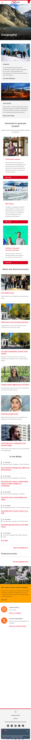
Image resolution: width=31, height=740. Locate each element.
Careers (15, 718)
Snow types (4, 540)
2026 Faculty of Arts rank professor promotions (14, 322)
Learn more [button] (8, 177)
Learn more (4, 599)
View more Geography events (20, 561)
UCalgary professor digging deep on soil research (15, 385)
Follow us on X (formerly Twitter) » (17, 626)
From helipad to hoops (7, 293)
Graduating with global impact (9, 414)
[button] (15, 62)
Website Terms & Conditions (17, 736)
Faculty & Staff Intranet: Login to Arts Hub (15, 722)
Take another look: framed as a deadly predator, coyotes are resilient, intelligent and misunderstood (14, 483)
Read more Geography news (20, 547)
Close (27, 732)
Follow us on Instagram (15, 613)
